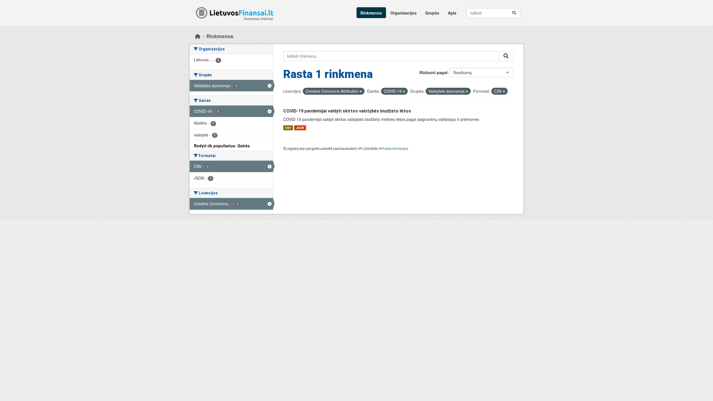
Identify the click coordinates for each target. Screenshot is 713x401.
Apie (452, 13)
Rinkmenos (371, 13)
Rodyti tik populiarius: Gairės (222, 145)
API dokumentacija (393, 148)
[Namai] (198, 36)
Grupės (432, 13)
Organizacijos (403, 13)
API (360, 148)
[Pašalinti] (361, 91)
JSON (300, 128)
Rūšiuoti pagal (433, 72)
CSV (288, 128)
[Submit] (514, 13)
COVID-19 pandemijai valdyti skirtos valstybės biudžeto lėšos (347, 111)
